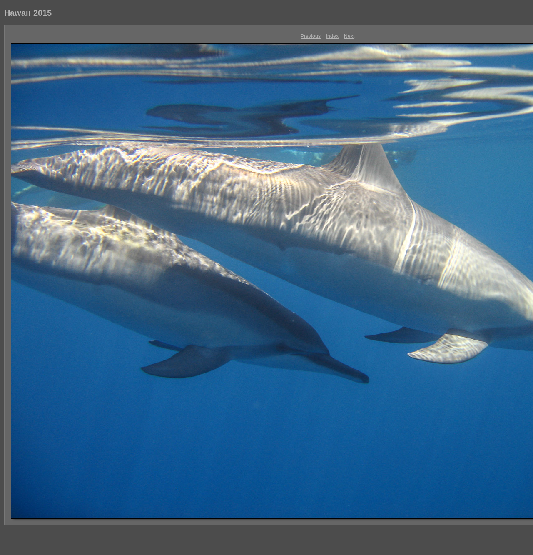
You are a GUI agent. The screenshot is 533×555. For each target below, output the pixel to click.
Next (349, 36)
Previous (311, 36)
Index (332, 36)
